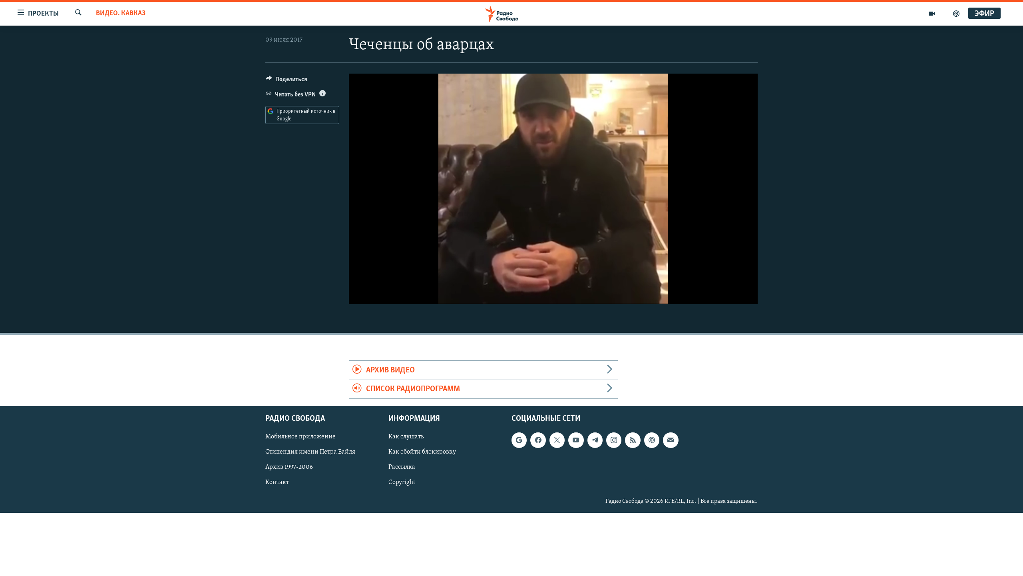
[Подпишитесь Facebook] (537, 440)
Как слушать (406, 437)
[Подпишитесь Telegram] (595, 440)
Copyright (401, 483)
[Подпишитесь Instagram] (613, 440)
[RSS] (632, 440)
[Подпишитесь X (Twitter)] (557, 440)
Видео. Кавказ (120, 13)
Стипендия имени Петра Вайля (310, 452)
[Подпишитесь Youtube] (575, 440)
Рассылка (401, 467)
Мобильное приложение (300, 437)
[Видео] (932, 14)
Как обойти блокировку (422, 452)
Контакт (277, 483)
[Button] (286, 81)
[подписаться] (670, 440)
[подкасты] (956, 14)
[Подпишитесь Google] (519, 440)
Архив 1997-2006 (289, 467)
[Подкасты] (651, 440)
